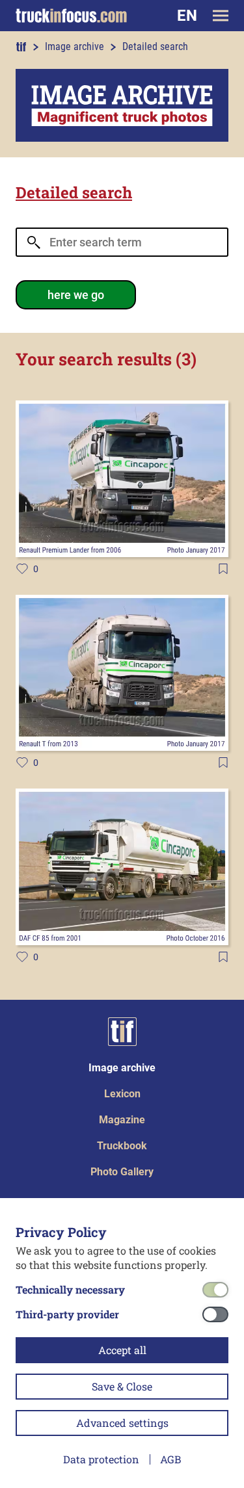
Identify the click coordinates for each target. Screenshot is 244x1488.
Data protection (101, 1459)
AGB (170, 1459)
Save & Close (122, 1386)
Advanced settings (122, 1422)
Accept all (122, 1350)
